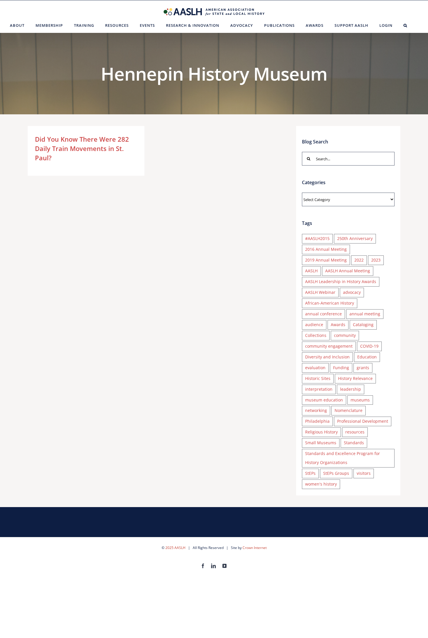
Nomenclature (348, 410)
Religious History (321, 432)
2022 (359, 260)
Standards (354, 442)
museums (360, 400)
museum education (324, 400)
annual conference (323, 314)
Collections (315, 335)
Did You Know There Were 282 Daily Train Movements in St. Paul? (82, 148)
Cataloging (363, 324)
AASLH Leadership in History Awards (340, 281)
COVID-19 (369, 346)
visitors (364, 473)
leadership (350, 389)
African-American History (329, 303)
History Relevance (355, 378)
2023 (376, 260)
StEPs (310, 473)
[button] (405, 25)
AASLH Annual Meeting (347, 270)
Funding (341, 367)
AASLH (311, 270)
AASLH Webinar (320, 292)
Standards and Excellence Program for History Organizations (342, 458)
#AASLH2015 (317, 238)
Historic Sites (317, 378)
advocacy (352, 292)
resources (355, 432)
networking (316, 410)
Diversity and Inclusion (327, 357)
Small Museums (320, 442)
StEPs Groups (336, 473)
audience (314, 324)
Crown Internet (255, 547)
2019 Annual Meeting (326, 260)
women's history (321, 484)
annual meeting (364, 314)
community (345, 335)
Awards (338, 324)
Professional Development (362, 421)
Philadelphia (317, 421)
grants (363, 367)
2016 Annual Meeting (326, 249)
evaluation (315, 367)
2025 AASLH (175, 547)
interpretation (319, 389)
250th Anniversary (355, 238)
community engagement (329, 346)
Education (367, 357)
